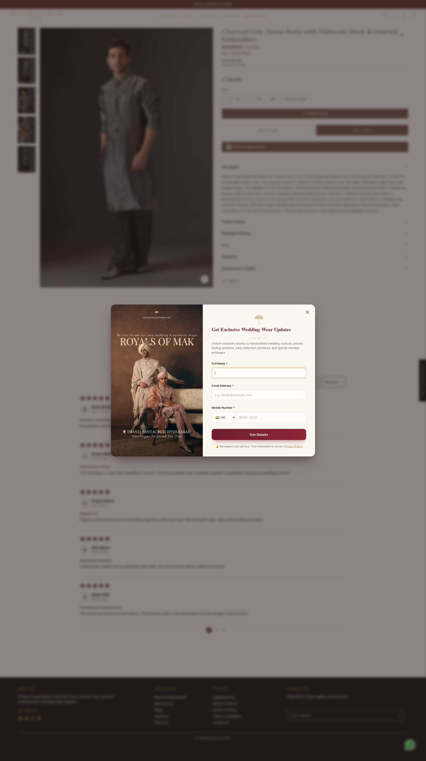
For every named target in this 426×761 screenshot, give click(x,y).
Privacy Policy (293, 446)
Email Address (223, 385)
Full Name (219, 363)
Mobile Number (223, 407)
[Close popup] (308, 312)
